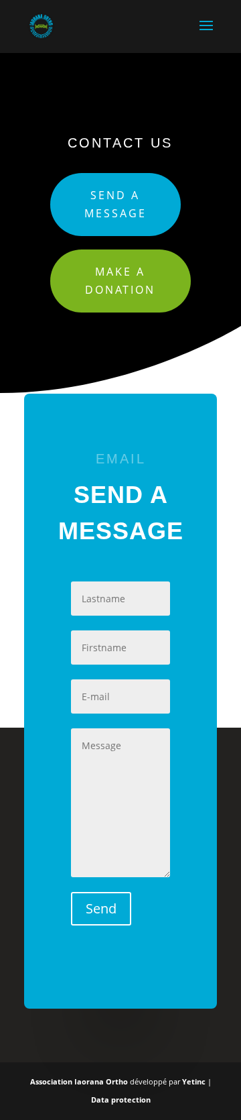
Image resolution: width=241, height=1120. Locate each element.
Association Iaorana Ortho (80, 1081)
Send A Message (115, 204)
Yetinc (194, 1081)
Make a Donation (120, 280)
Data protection (121, 1100)
